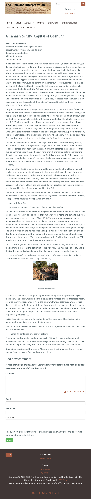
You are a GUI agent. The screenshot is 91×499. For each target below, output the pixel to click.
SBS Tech (63, 480)
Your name (10, 408)
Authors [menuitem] (41, 23)
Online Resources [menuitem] (69, 23)
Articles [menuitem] (27, 23)
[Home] (28, 9)
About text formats (75, 392)
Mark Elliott (70, 14)
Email (8, 399)
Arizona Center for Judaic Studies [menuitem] (21, 27)
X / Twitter (45, 473)
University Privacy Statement (45, 493)
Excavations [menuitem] (53, 23)
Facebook (45, 470)
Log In (9, 455)
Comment (10, 373)
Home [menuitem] (9, 23)
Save (10, 440)
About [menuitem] (18, 23)
